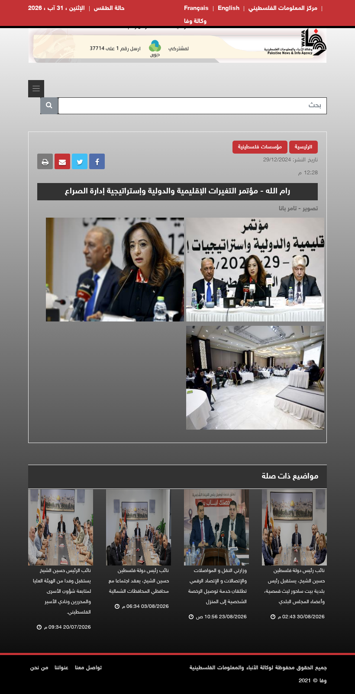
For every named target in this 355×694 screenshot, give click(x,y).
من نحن (39, 668)
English (228, 8)
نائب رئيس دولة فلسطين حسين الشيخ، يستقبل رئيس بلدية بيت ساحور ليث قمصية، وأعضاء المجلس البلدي (294, 586)
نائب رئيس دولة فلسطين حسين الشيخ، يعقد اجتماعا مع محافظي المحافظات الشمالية (139, 581)
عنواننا (61, 668)
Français (196, 8)
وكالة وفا (195, 21)
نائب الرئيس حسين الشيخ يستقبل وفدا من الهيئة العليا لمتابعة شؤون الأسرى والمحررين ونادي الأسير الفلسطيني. (62, 591)
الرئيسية (303, 147)
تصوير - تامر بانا (298, 208)
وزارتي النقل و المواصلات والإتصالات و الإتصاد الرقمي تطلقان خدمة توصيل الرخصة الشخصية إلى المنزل (217, 586)
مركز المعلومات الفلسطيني (282, 8)
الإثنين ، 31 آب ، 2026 (56, 8)
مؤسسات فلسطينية (260, 147)
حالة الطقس (109, 8)
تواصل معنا (88, 668)
